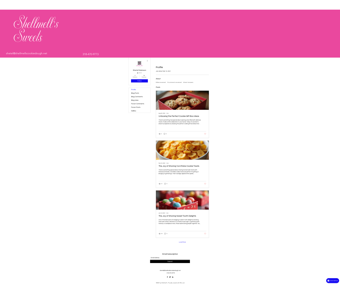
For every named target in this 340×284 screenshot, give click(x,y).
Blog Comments (137, 96)
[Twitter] (170, 277)
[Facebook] (167, 277)
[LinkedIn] (173, 277)
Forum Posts (135, 107)
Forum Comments (137, 104)
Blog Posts (135, 93)
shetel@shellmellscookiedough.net (26, 53)
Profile (133, 89)
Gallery (133, 111)
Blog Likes (134, 100)
